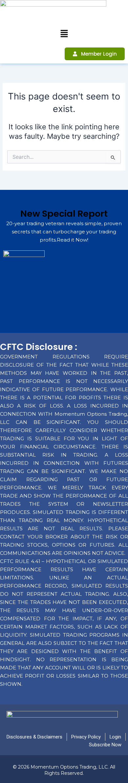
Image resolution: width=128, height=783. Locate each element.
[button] (64, 34)
